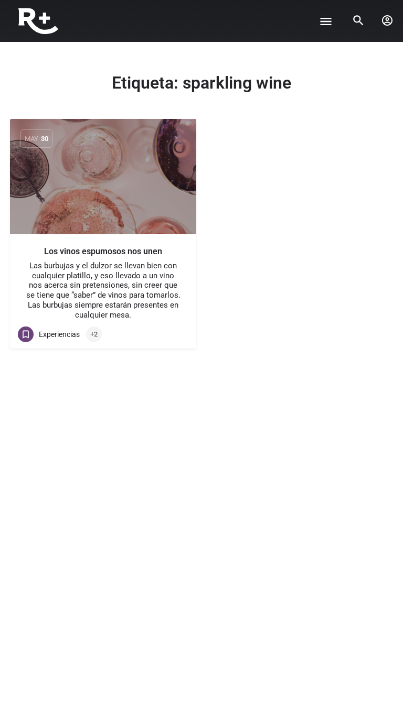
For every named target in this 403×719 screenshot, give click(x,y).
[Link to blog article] (103, 176)
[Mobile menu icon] (326, 21)
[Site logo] (39, 21)
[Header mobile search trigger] (358, 20)
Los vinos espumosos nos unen (103, 251)
